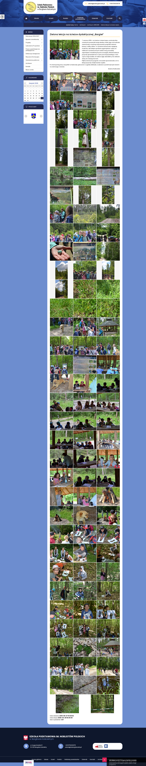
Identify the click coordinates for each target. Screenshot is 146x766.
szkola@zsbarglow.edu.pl (96, 3)
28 (39, 98)
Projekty (28, 42)
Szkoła (36, 18)
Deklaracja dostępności (33, 53)
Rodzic (65, 18)
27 (36, 98)
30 (25, 100)
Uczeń (51, 18)
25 (30, 98)
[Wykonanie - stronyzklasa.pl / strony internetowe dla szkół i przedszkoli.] (28, 763)
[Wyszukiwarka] (119, 18)
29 (42, 98)
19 (33, 95)
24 (28, 98)
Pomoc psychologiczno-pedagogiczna (33, 49)
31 (27, 100)
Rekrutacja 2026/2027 (32, 36)
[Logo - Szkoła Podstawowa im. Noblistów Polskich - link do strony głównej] (40, 7)
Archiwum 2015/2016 (92, 25)
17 (27, 95)
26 (33, 98)
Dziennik (95, 18)
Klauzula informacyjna (32, 57)
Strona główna (26, 18)
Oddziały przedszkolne (80, 18)
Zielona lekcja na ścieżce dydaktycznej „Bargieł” (77, 34)
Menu (30, 32)
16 (25, 95)
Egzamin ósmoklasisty (32, 39)
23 (25, 98)
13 (36, 93)
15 (42, 93)
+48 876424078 (114, 3)
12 (33, 93)
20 (36, 95)
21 (39, 95)
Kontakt (109, 18)
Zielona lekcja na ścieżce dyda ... (110, 25)
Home (76, 25)
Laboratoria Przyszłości (33, 46)
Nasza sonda (30, 70)
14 (39, 93)
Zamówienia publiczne (32, 60)
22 (42, 95)
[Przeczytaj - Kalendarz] (36, 78)
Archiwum (82, 25)
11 (30, 93)
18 (30, 95)
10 (27, 93)
